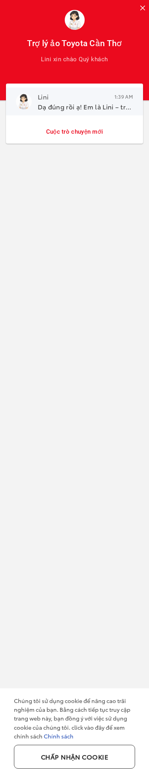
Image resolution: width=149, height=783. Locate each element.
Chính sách (59, 736)
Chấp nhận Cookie (74, 756)
